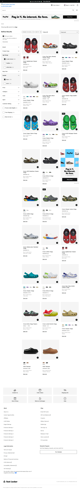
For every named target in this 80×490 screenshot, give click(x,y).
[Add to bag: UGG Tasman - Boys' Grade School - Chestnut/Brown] (57, 358)
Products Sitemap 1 (8, 427)
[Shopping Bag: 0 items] (77, 5)
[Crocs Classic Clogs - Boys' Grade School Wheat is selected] (63, 325)
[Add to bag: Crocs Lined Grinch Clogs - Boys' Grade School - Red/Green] (57, 320)
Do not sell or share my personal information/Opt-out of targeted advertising (17, 472)
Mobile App (43, 424)
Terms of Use (7, 449)
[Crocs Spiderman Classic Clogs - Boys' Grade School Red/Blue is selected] (24, 57)
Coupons (43, 418)
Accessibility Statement (9, 465)
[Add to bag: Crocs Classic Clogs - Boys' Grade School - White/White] (38, 91)
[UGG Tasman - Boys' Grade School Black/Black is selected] (24, 363)
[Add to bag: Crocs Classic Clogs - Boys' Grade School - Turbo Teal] (38, 282)
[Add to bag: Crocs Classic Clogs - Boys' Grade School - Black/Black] (76, 52)
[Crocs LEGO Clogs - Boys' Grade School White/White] (27, 210)
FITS (5, 456)
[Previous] (2, 1)
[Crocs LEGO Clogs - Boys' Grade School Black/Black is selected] (24, 210)
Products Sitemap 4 (8, 437)
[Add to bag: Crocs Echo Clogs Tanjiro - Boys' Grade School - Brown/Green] (38, 320)
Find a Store (5, 41)
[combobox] (38, 10)
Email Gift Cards (45, 411)
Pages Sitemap (7, 424)
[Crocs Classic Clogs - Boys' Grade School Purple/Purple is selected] (44, 134)
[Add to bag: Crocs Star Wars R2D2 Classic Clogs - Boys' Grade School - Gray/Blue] (76, 282)
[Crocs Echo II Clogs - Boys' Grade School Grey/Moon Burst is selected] (44, 287)
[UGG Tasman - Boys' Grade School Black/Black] (47, 363)
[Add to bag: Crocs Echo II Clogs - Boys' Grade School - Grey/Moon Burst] (57, 282)
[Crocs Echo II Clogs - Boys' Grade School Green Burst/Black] (50, 172)
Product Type (6, 51)
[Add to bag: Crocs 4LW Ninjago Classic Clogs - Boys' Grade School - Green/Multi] (76, 129)
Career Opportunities (9, 415)
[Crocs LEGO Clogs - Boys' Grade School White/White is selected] (44, 248)
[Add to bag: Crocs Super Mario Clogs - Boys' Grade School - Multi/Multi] (38, 129)
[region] (40, 1)
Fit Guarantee (44, 440)
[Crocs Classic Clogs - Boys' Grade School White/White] (73, 57)
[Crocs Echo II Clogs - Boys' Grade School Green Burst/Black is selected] (44, 210)
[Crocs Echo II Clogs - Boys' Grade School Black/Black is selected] (44, 172)
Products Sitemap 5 (8, 440)
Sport (4, 99)
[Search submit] (73, 10)
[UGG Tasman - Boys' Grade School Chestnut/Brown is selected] (44, 363)
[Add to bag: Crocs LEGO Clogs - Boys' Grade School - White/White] (57, 243)
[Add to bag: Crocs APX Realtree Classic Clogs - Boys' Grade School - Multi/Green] (38, 167)
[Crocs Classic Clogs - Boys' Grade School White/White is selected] (24, 96)
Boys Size (5, 71)
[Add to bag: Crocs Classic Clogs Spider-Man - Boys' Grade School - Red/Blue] (76, 91)
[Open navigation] (77, 10)
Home (2, 23)
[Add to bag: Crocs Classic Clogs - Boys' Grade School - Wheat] (76, 320)
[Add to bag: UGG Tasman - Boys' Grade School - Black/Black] (38, 358)
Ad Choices (6, 468)
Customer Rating (7, 103)
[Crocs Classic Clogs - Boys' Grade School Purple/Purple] (69, 57)
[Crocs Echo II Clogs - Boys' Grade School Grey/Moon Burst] (47, 172)
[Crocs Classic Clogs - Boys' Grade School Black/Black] (34, 96)
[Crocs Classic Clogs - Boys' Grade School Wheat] (76, 57)
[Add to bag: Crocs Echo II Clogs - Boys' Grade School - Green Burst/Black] (57, 205)
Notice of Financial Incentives (11, 459)
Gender (4, 75)
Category (5, 91)
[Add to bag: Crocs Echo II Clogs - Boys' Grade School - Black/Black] (57, 167)
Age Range (5, 55)
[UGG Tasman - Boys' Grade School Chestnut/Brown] (27, 363)
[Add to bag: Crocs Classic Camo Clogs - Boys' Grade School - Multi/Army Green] (76, 205)
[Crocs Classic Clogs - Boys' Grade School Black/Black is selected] (63, 57)
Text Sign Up (44, 427)
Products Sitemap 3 (8, 433)
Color (4, 95)
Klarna (42, 430)
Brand (4, 47)
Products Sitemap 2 (8, 430)
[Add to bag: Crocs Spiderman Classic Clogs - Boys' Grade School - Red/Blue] (38, 52)
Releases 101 (44, 433)
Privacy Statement (8, 452)
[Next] (77, 1)
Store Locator (44, 437)
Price (4, 87)
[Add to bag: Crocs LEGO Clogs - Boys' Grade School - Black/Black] (38, 205)
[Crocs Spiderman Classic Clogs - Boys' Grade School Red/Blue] (27, 57)
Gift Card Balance (45, 415)
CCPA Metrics (7, 462)
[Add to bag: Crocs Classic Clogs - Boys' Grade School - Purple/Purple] (57, 129)
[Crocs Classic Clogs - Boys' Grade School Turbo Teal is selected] (24, 287)
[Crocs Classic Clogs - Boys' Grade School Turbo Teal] (66, 57)
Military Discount (45, 421)
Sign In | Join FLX (70, 5)
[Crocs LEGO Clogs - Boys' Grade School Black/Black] (47, 248)
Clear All (45, 32)
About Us (6, 411)
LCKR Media (7, 421)
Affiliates (6, 418)
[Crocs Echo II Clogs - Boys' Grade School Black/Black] (47, 210)
